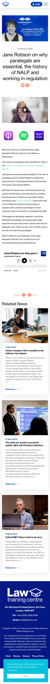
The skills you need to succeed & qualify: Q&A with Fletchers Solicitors (24, 444)
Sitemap (16, 656)
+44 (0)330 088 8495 (27, 615)
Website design (22, 631)
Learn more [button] (12, 670)
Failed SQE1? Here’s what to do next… (24, 537)
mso (32, 631)
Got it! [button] (25, 676)
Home (8, 656)
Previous (17, 295)
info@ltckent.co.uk (28, 620)
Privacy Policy (38, 656)
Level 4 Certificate (24, 201)
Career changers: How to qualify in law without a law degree (24, 352)
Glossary (26, 656)
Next (34, 295)
